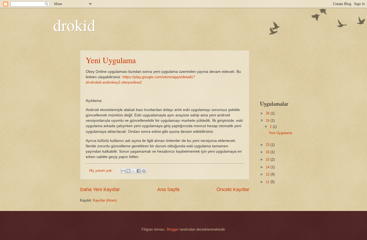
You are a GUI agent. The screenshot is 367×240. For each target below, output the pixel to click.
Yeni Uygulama (111, 60)
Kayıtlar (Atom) (105, 200)
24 (268, 121)
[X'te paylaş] (133, 171)
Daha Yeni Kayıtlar (100, 189)
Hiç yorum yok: (101, 171)
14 (268, 167)
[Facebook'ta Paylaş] (138, 171)
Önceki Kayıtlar (233, 189)
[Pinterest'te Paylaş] (143, 171)
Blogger (173, 229)
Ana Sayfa (168, 189)
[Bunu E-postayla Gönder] (123, 171)
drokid (74, 24)
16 (268, 152)
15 (268, 159)
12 (268, 174)
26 (268, 113)
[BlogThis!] (128, 171)
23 (268, 145)
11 (268, 182)
